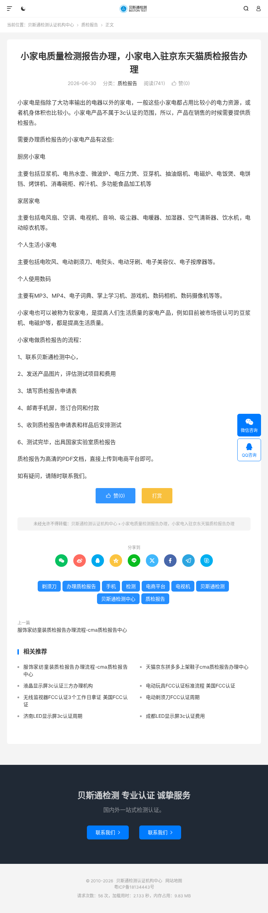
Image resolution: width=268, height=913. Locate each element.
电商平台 (155, 586)
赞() (181, 83)
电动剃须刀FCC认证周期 (173, 697)
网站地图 (173, 880)
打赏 (157, 496)
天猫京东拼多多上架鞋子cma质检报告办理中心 (197, 667)
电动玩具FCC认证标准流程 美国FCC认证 (190, 685)
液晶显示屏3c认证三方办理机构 (58, 685)
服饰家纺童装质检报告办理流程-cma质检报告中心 (72, 630)
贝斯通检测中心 (118, 599)
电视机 (183, 586)
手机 (111, 586)
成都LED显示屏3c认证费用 (175, 716)
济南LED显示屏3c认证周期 (52, 716)
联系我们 (108, 832)
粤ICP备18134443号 (134, 887)
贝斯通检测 (212, 586)
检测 (131, 586)
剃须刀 (49, 586)
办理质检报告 (81, 586)
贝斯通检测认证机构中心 (134, 9)
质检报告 (89, 25)
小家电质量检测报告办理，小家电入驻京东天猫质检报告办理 (177, 523)
